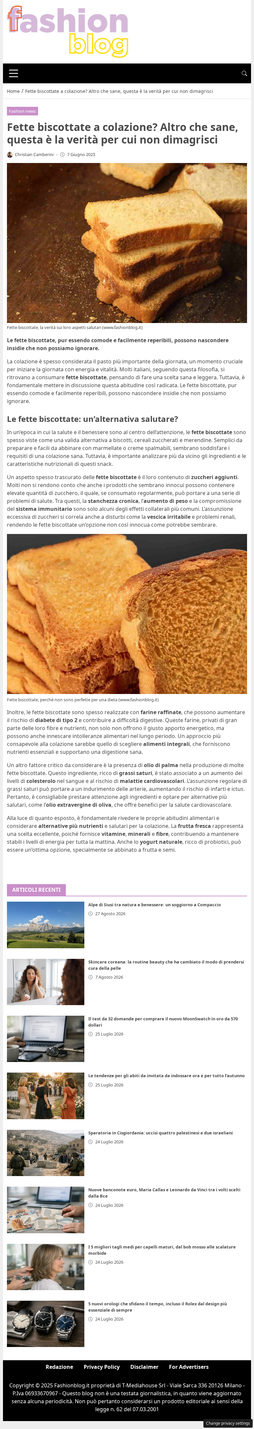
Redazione (59, 1366)
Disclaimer (144, 1366)
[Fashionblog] (67, 31)
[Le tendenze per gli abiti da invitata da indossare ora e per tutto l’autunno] (45, 1096)
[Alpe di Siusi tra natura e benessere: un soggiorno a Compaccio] (45, 925)
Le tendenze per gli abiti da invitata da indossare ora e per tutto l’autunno (166, 1076)
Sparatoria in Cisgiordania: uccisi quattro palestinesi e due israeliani (160, 1133)
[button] (244, 73)
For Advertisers (189, 1366)
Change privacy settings (228, 1423)
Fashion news (22, 111)
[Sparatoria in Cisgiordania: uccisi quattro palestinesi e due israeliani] (45, 1153)
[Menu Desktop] (13, 73)
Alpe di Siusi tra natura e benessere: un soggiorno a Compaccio (154, 905)
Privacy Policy (102, 1366)
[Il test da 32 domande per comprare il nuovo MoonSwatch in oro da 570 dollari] (45, 1039)
